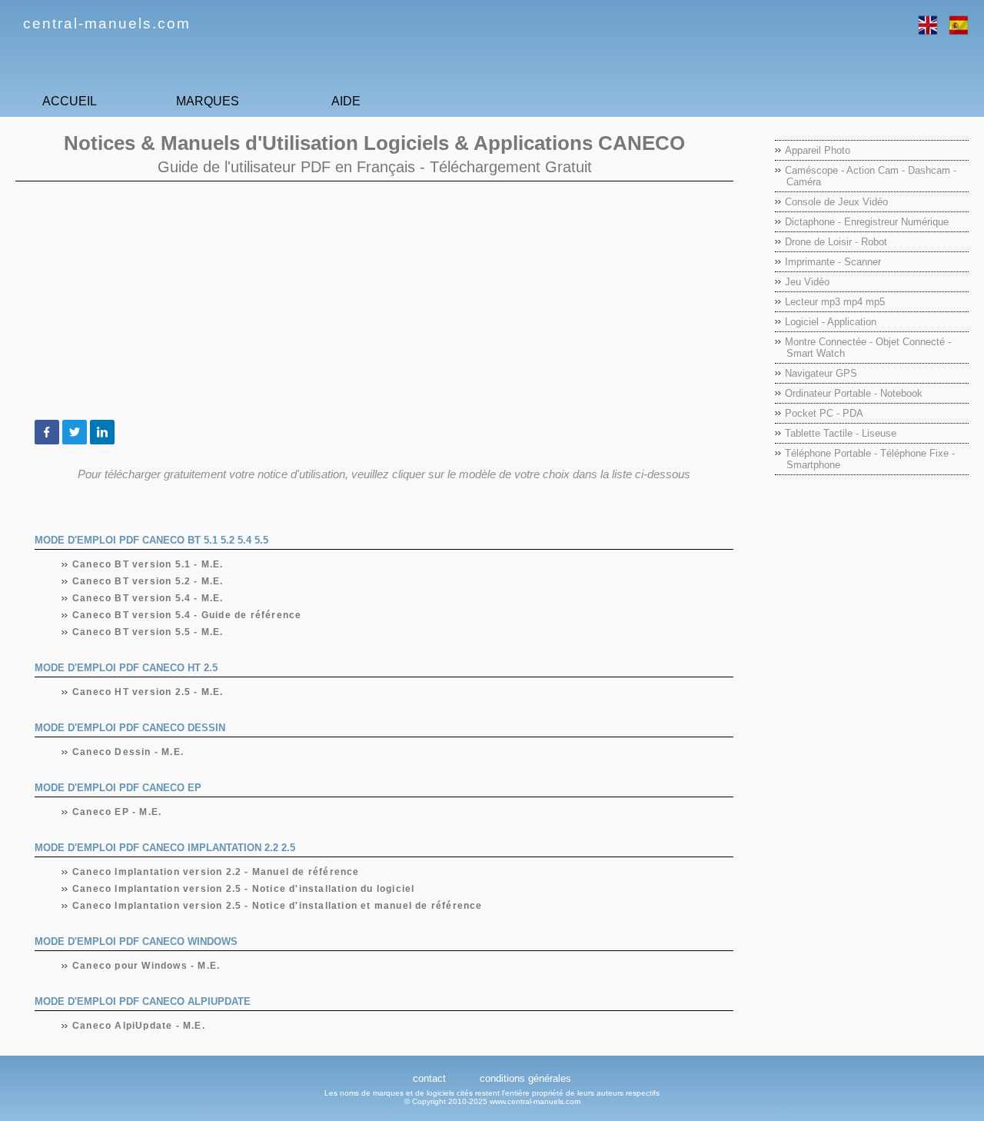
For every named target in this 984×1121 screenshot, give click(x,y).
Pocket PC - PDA (824, 413)
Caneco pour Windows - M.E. (146, 965)
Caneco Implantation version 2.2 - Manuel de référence (216, 872)
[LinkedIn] (102, 432)
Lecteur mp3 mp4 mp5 (835, 302)
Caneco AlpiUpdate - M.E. (139, 1025)
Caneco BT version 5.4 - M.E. (148, 598)
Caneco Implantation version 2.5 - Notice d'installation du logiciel (243, 888)
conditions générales (525, 1078)
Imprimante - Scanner (833, 262)
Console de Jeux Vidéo (836, 202)
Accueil (69, 101)
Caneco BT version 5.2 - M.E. (148, 581)
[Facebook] (47, 432)
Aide (346, 101)
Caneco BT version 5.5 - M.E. (148, 632)
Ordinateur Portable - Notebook (853, 393)
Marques (207, 101)
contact (429, 1078)
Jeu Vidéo (807, 282)
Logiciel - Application (830, 322)
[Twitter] (74, 432)
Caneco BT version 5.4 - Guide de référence (187, 615)
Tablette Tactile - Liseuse (840, 433)
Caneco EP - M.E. (117, 812)
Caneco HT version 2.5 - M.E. (148, 692)
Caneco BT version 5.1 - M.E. (148, 564)
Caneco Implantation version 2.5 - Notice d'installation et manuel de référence (278, 905)
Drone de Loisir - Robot (836, 242)
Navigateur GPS (821, 373)
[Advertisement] (374, 300)
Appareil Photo (817, 150)
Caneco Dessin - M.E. (128, 752)
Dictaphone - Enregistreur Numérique (867, 222)
